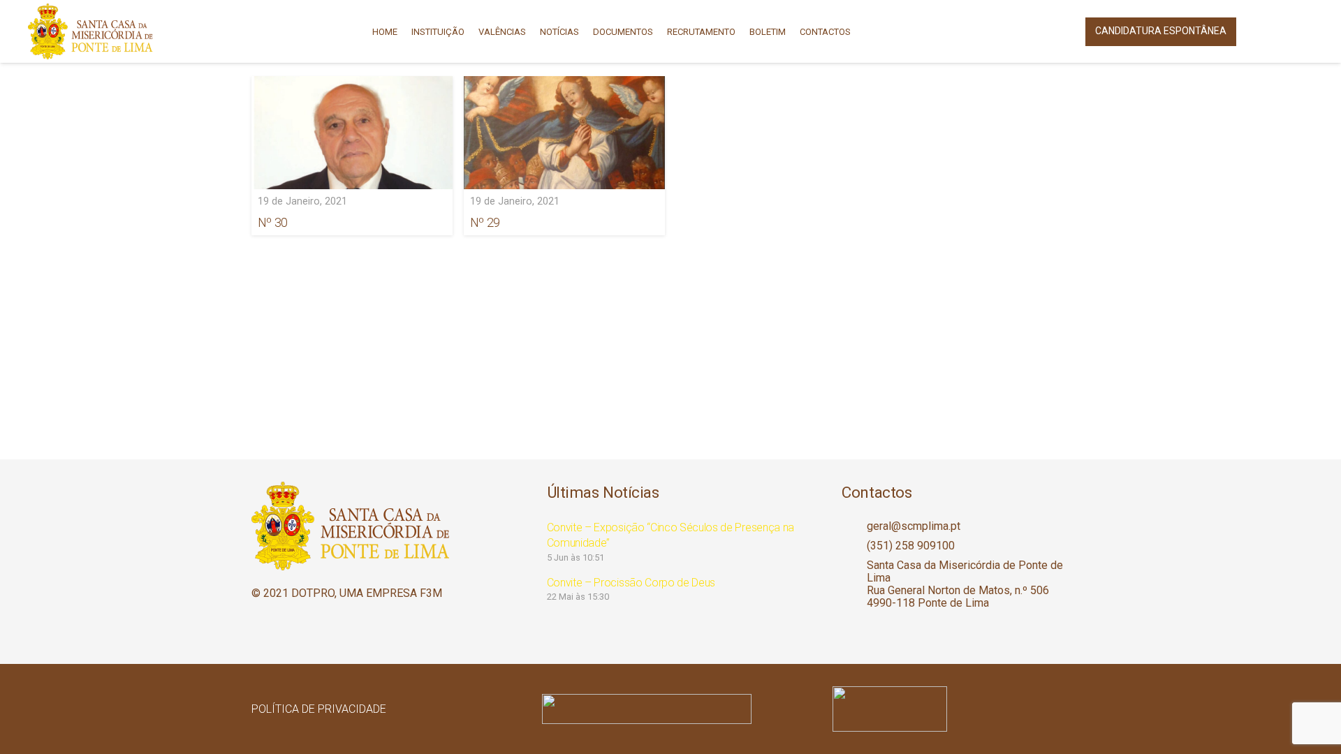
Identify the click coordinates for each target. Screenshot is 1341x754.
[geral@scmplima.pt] (854, 526)
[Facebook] (1302, 31)
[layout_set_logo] (961, 709)
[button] (1262, 31)
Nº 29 (485, 222)
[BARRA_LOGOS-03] (670, 709)
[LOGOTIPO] (90, 31)
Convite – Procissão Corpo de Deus (631, 582)
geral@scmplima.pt (913, 526)
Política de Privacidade (318, 709)
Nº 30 (273, 222)
